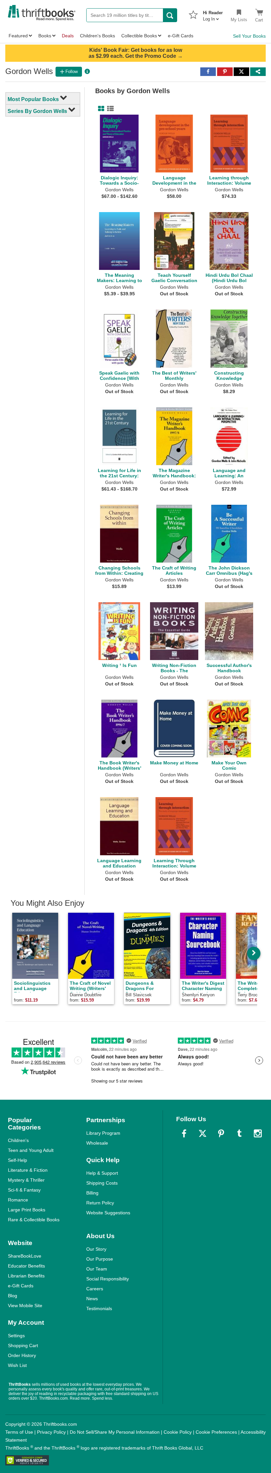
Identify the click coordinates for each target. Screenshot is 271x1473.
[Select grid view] (99, 109)
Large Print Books (26, 1209)
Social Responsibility (107, 1278)
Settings (16, 1335)
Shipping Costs (102, 1183)
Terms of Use (19, 1432)
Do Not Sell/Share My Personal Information (115, 1432)
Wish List (17, 1365)
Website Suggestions (108, 1212)
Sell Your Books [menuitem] (249, 36)
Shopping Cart (23, 1345)
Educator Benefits (26, 1266)
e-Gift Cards (20, 1285)
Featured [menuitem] (18, 35)
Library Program (103, 1133)
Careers (94, 1288)
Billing (92, 1193)
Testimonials (99, 1308)
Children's (18, 1140)
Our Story (96, 1249)
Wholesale (97, 1143)
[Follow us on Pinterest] (221, 1133)
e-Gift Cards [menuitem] (180, 35)
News (92, 1298)
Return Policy (100, 1202)
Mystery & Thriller (26, 1180)
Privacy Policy (51, 1432)
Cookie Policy (178, 1432)
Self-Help (17, 1160)
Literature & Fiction (28, 1170)
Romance (18, 1199)
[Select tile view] (109, 109)
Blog (12, 1295)
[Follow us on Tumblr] (239, 1133)
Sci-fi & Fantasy (24, 1190)
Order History (22, 1355)
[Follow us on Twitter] (203, 1133)
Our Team (96, 1268)
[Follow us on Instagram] (258, 1133)
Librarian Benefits (26, 1275)
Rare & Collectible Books (33, 1219)
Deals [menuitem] (68, 35)
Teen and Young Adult (31, 1150)
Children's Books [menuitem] (97, 35)
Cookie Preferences (216, 1432)
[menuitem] (213, 13)
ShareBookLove (24, 1256)
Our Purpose (99, 1259)
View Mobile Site (25, 1305)
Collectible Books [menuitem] (139, 35)
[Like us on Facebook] (184, 1133)
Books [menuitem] (44, 35)
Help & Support (102, 1173)
